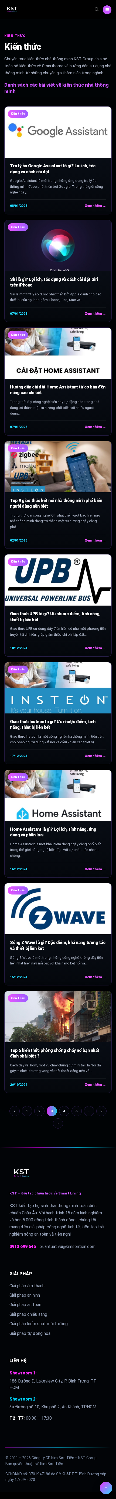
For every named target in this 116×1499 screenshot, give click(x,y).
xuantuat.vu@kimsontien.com (67, 1246)
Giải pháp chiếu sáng (28, 1314)
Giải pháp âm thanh (27, 1285)
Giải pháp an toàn (25, 1304)
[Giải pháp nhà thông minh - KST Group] (21, 9)
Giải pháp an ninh (24, 1295)
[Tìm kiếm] (97, 9)
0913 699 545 (22, 1246)
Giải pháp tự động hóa (29, 1333)
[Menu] (107, 9)
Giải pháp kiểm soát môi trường (38, 1323)
